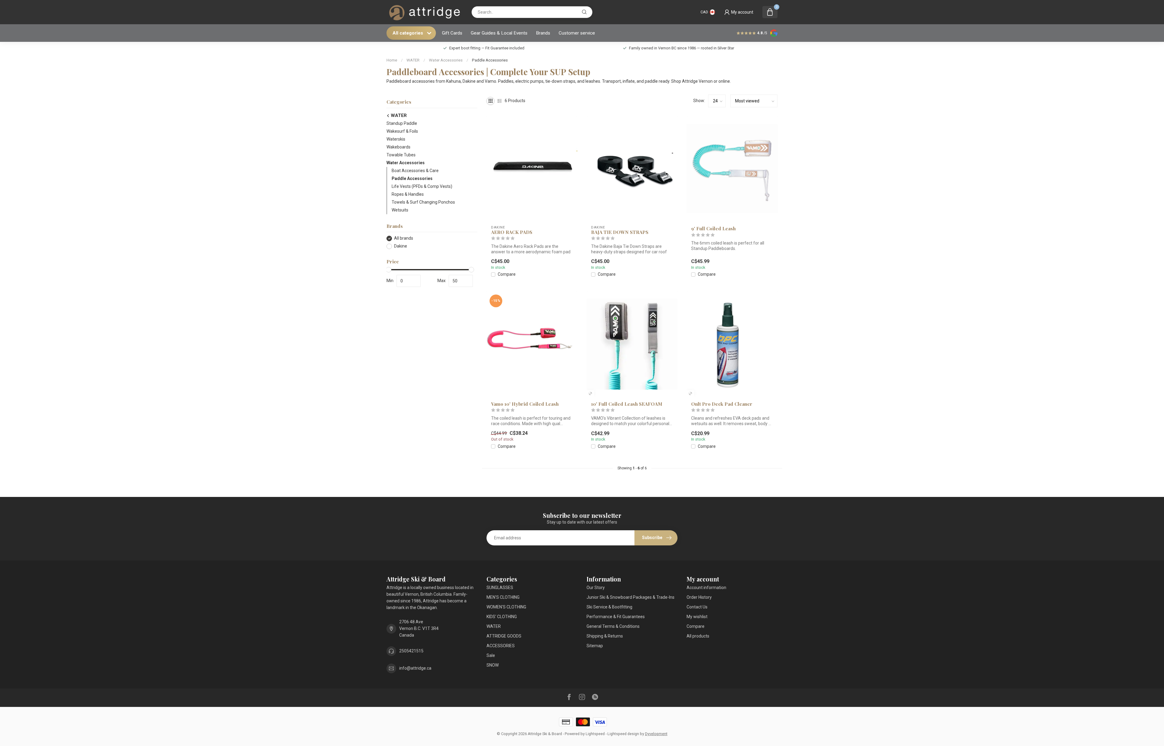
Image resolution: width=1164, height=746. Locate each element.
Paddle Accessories (490, 60)
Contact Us (697, 606)
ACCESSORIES (501, 645)
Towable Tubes (401, 154)
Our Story (596, 587)
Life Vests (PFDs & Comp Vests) (422, 186)
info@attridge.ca (415, 668)
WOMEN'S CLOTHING (506, 606)
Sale (491, 655)
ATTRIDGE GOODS (504, 636)
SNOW (493, 665)
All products (698, 636)
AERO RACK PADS (511, 232)
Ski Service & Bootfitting (609, 606)
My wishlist (697, 616)
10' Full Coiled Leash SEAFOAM (626, 404)
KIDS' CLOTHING (502, 616)
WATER (413, 60)
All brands (403, 238)
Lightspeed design (623, 733)
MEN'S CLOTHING (503, 597)
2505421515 (411, 650)
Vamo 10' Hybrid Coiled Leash (525, 404)
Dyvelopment (656, 733)
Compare (507, 274)
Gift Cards (452, 33)
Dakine (400, 246)
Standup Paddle (401, 123)
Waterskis (395, 139)
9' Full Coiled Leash (713, 228)
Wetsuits (400, 210)
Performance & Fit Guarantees (616, 616)
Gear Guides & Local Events (499, 33)
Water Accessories (446, 60)
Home (391, 60)
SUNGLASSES (500, 587)
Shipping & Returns (605, 636)
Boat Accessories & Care (415, 170)
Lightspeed (595, 733)
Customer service (577, 33)
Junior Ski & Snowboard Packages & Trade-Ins (630, 597)
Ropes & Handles (408, 194)
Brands (543, 33)
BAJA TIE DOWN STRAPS (619, 232)
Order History (699, 597)
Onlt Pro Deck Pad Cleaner (721, 404)
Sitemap (595, 645)
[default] (590, 393)
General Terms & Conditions (613, 626)
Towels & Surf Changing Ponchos (423, 202)
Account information (706, 587)
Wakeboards (398, 147)
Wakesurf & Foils (402, 131)
